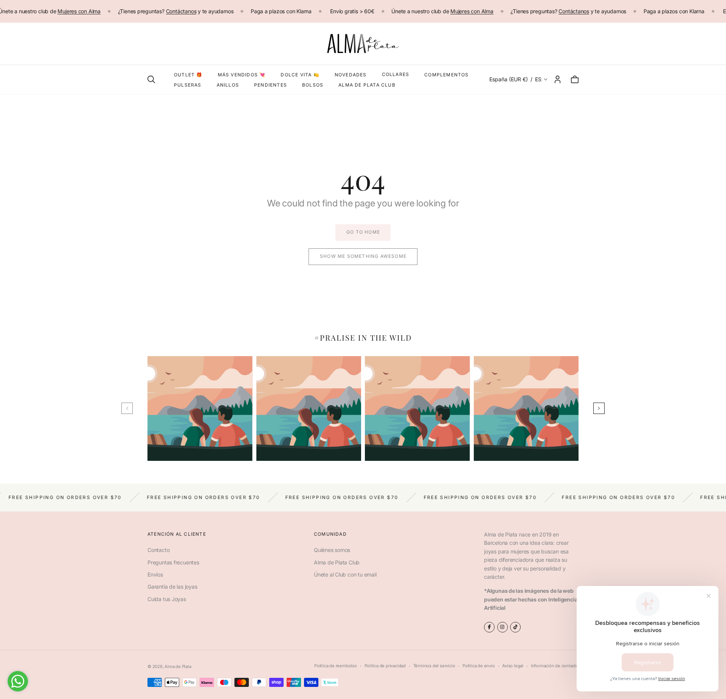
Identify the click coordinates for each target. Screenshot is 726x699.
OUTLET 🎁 (188, 74)
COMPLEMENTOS (446, 74)
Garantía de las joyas (172, 586)
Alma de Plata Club (337, 562)
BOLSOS (312, 85)
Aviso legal (512, 665)
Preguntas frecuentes (173, 562)
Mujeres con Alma (79, 11)
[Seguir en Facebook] (489, 627)
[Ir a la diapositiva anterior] (127, 408)
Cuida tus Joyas (166, 599)
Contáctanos (181, 11)
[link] (363, 232)
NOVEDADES (351, 74)
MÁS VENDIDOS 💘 (242, 74)
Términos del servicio (434, 665)
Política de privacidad (385, 665)
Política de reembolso (335, 665)
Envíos (155, 574)
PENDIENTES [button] (270, 85)
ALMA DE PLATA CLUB (367, 85)
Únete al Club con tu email (345, 574)
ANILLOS (228, 85)
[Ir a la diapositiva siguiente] (599, 408)
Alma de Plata (177, 666)
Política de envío (478, 665)
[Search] (151, 79)
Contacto (158, 550)
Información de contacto (555, 665)
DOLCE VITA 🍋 (300, 74)
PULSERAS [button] (188, 85)
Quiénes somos (332, 550)
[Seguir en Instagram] (502, 627)
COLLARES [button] (396, 74)
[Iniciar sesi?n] (557, 79)
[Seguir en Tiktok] (515, 627)
